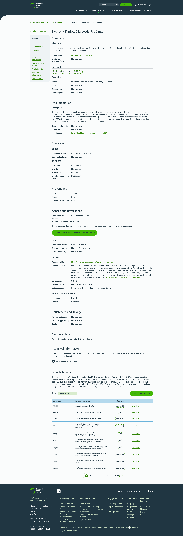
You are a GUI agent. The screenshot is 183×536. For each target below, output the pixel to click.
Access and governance (36, 58)
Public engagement (115, 504)
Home (32, 22)
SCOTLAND (78, 72)
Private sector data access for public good (91, 511)
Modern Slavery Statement (119, 528)
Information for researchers (66, 518)
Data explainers (113, 512)
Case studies (85, 504)
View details (136, 406)
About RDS (132, 498)
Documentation (37, 47)
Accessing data (67, 498)
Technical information (36, 74)
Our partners (132, 507)
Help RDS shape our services (115, 508)
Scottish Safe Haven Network (68, 513)
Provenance (36, 54)
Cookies (87, 528)
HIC (69, 72)
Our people (131, 504)
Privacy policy (77, 528)
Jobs (105, 528)
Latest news (145, 506)
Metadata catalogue (45, 22)
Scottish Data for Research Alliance (90, 516)
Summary (35, 43)
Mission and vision (131, 511)
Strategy (130, 515)
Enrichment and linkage (38, 64)
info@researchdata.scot (40, 498)
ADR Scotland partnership (89, 507)
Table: (54, 393)
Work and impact (87, 498)
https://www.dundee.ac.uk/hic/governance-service (92, 262)
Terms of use (65, 528)
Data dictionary (37, 79)
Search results (63, 22)
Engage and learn (115, 498)
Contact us (126, 5)
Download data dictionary (142, 393)
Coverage (35, 50)
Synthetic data (37, 69)
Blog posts (144, 509)
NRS (62, 72)
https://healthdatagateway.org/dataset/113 (89, 133)
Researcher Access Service (67, 508)
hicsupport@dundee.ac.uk (82, 55)
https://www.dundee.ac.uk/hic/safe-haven (123, 277)
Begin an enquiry (66, 504)
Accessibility (97, 528)
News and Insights (144, 499)
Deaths (55, 72)
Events (143, 512)
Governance (131, 518)
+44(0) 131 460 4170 (38, 500)
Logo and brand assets (68, 531)
